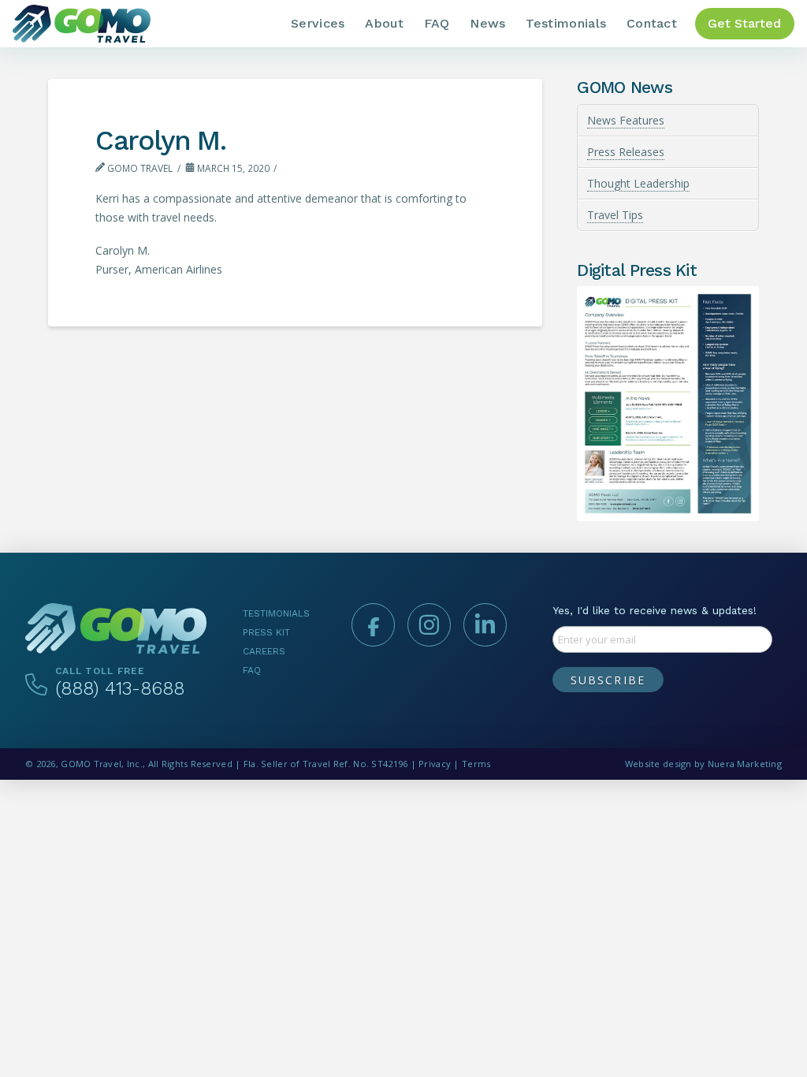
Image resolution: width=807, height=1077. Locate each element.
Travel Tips (615, 214)
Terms (476, 764)
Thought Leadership (638, 183)
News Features (625, 120)
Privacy (434, 764)
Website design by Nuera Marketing (703, 764)
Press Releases (625, 151)
